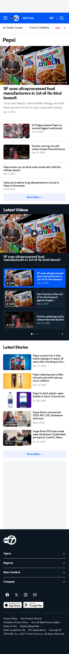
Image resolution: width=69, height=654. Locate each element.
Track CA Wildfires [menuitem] (39, 27)
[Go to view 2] (34, 333)
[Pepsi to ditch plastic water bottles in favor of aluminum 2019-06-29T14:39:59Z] (17, 400)
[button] (5, 18)
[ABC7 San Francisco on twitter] (16, 595)
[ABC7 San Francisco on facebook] (7, 595)
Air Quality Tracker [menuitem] (13, 27)
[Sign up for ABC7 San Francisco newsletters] (35, 595)
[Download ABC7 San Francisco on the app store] (12, 605)
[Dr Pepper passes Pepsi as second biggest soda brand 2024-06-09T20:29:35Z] (16, 131)
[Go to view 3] (37, 333)
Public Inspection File (14, 630)
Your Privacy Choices (31, 618)
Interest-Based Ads (29, 626)
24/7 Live (28, 18)
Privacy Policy (10, 618)
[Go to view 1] (32, 334)
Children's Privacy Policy (15, 622)
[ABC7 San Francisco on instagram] (26, 595)
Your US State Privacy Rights (45, 622)
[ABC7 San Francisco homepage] (15, 18)
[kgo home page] (9, 540)
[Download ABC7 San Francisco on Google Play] (33, 605)
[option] (16, 28)
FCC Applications (37, 630)
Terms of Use (10, 626)
